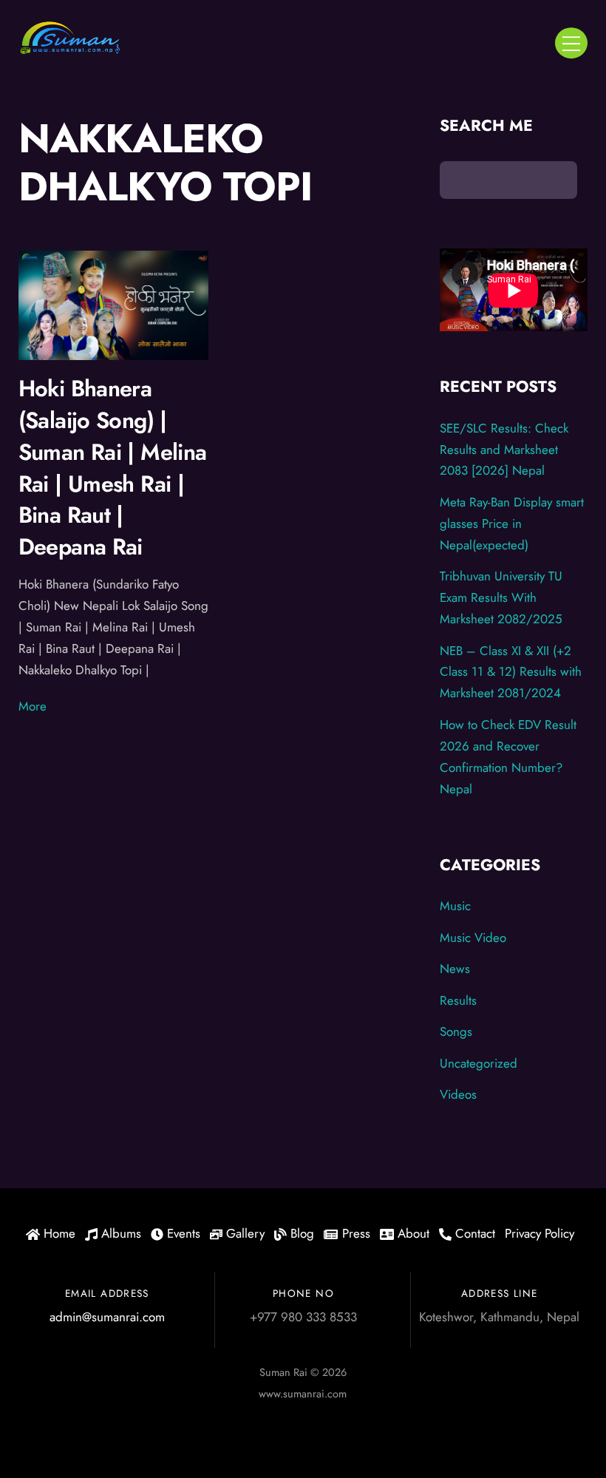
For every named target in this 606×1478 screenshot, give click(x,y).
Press (354, 1233)
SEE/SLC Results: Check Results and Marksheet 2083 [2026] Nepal (504, 449)
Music (455, 906)
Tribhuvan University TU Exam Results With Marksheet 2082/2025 (501, 597)
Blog (300, 1233)
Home (57, 1233)
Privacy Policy (539, 1233)
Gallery (243, 1233)
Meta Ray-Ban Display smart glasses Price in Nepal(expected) (512, 523)
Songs (456, 1031)
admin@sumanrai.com (107, 1317)
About (411, 1233)
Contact (473, 1233)
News (455, 968)
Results (458, 1000)
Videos (458, 1094)
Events (181, 1233)
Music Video (473, 937)
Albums (119, 1233)
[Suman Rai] (70, 49)
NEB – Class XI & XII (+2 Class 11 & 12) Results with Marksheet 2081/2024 (511, 672)
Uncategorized (478, 1063)
